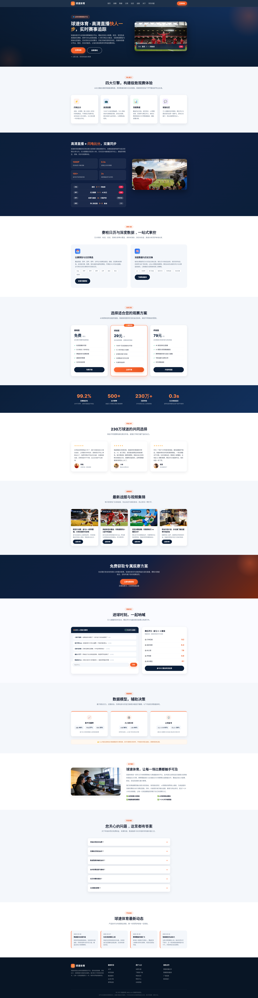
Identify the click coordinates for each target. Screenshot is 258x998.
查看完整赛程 (82, 281)
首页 (109, 3)
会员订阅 (111, 979)
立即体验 (182, 3)
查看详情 (78, 541)
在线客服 (138, 982)
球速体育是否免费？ (97, 842)
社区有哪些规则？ (96, 879)
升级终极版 (168, 370)
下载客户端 (139, 972)
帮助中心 (138, 979)
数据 (120, 3)
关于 (144, 3)
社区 (132, 3)
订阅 (126, 3)
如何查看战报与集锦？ (97, 869)
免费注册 (138, 969)
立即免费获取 (129, 582)
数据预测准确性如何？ (97, 860)
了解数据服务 (142, 277)
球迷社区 (138, 976)
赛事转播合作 (167, 969)
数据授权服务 (167, 972)
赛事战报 (111, 982)
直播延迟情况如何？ (97, 851)
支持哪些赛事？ (95, 888)
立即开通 (129, 370)
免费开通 (89, 370)
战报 (138, 3)
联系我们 (166, 979)
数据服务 (111, 976)
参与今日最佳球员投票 (164, 668)
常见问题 (151, 3)
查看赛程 (94, 50)
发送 (133, 664)
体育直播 (111, 972)
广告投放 (166, 976)
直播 (114, 3)
